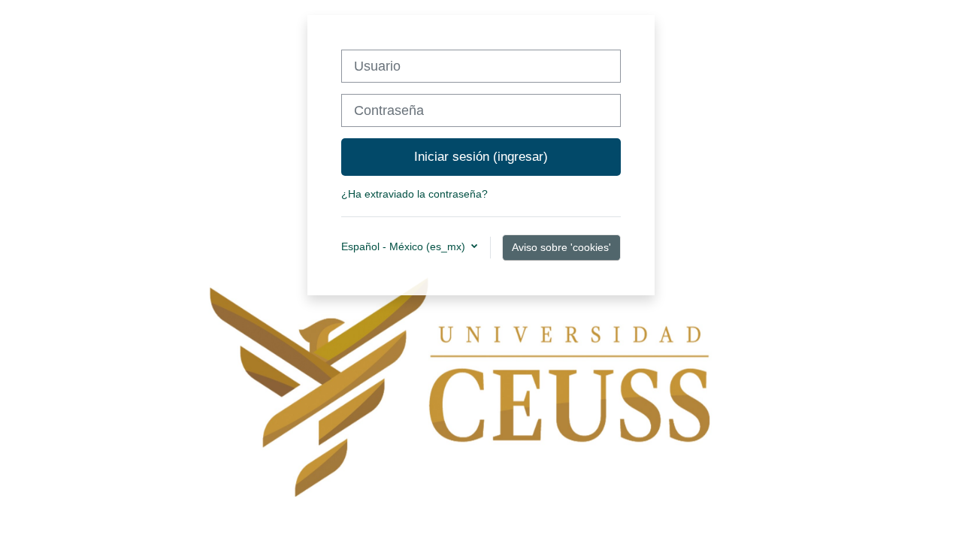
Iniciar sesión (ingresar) (481, 156)
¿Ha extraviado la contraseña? (414, 194)
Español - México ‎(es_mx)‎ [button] (404, 246)
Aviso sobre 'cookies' (561, 247)
